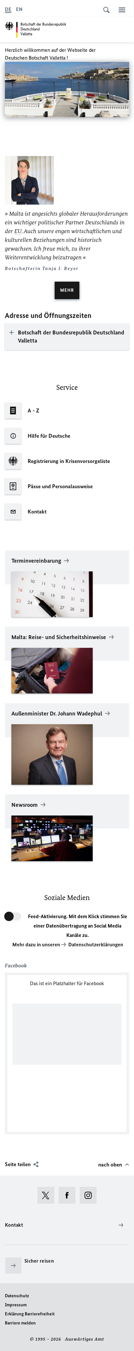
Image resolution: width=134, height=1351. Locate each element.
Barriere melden (20, 1323)
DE (8, 9)
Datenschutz (17, 1296)
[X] (48, 1195)
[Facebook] (69, 1195)
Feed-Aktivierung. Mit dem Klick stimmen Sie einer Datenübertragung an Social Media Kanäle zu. (77, 925)
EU (18, 231)
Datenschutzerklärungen (95, 944)
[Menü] (122, 10)
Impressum (16, 1305)
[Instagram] (90, 1195)
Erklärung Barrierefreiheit (30, 1314)
